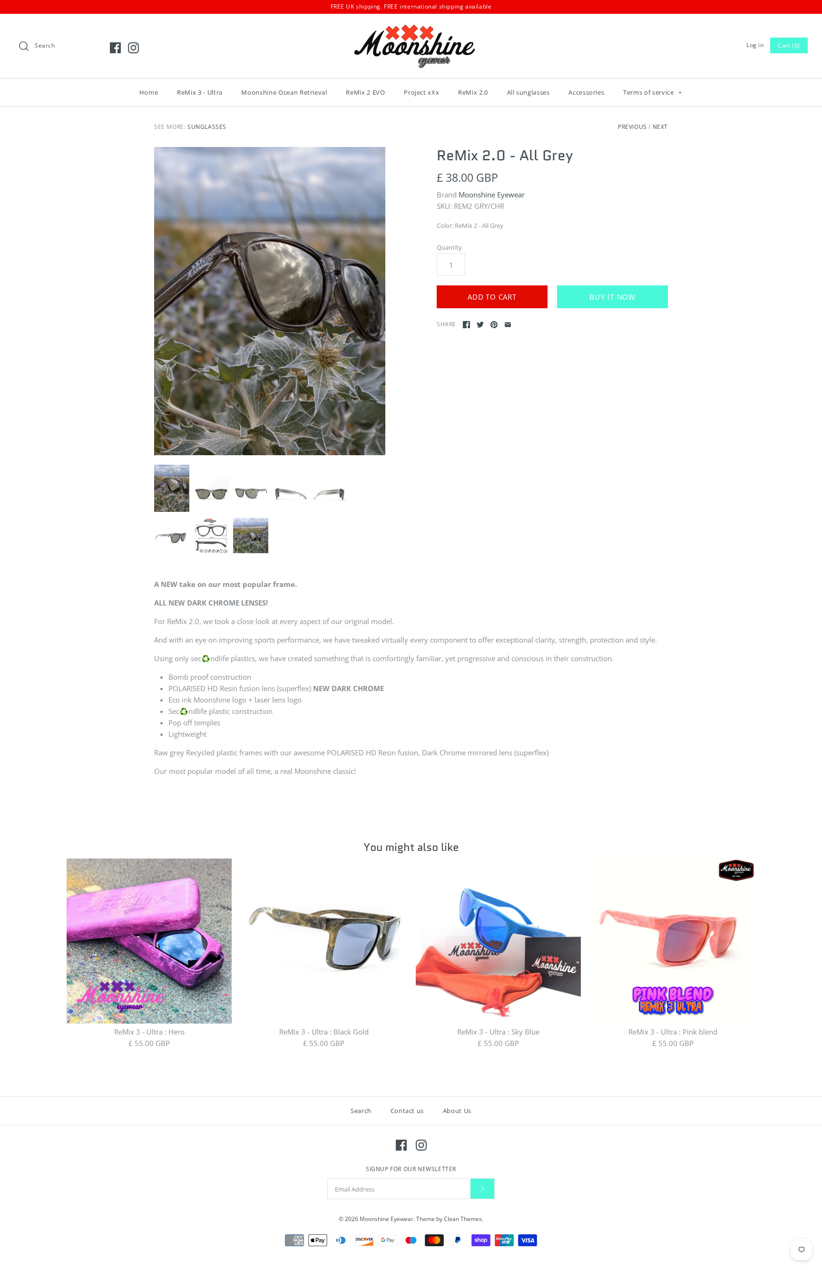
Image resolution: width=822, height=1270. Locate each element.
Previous (632, 127)
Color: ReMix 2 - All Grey (470, 225)
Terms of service (652, 92)
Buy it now (612, 297)
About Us (457, 1110)
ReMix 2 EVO (365, 92)
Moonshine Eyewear (492, 194)
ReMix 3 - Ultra (200, 92)
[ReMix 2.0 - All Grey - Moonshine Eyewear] (269, 301)
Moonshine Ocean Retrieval (284, 92)
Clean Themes (463, 1219)
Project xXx (421, 92)
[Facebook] (115, 47)
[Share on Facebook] (466, 324)
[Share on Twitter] (480, 324)
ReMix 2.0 (473, 92)
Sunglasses (206, 127)
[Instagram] (133, 47)
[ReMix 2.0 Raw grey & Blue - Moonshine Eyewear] (211, 535)
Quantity (449, 247)
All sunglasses (528, 92)
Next (660, 127)
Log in (755, 45)
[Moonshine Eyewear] (411, 29)
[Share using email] (507, 324)
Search (361, 1110)
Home (148, 92)
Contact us (407, 1110)
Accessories (586, 92)
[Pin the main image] (494, 324)
